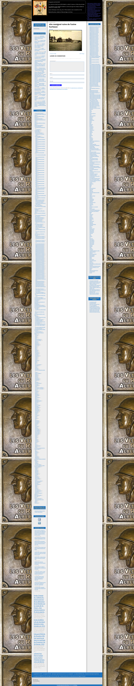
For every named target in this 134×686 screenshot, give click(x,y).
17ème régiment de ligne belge (95, 81)
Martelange (37, 395)
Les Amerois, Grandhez (39, 387)
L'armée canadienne (38, 208)
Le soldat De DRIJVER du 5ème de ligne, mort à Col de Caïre (47, 676)
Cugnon (36, 358)
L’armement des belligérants (94, 145)
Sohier (36, 435)
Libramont (37, 390)
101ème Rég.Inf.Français (39, 256)
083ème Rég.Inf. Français (39, 253)
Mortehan (36, 401)
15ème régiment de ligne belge (95, 79)
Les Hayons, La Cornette (39, 388)
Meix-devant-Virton (38, 495)
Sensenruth (37, 502)
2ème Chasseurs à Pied (94, 100)
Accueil (91, 272)
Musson (36, 404)
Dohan (36, 361)
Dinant (36, 475)
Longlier (36, 392)
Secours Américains (38, 498)
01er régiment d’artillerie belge (95, 56)
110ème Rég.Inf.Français (39, 262)
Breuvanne (37, 352)
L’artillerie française (93, 154)
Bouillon (36, 351)
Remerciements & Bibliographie (95, 263)
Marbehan (37, 394)
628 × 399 (51, 29)
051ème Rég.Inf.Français (39, 248)
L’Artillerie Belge (92, 147)
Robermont (37, 457)
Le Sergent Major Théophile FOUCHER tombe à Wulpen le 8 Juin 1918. (40, 588)
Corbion (36, 356)
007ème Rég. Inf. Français (39, 237)
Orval (36, 417)
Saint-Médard (37, 430)
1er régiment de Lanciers (94, 101)
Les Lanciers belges (38, 205)
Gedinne (91, 190)
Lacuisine (36, 384)
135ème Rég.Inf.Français (39, 217)
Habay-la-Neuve (38, 373)
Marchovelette (37, 482)
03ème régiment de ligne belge (95, 66)
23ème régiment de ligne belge (95, 97)
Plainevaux (37, 420)
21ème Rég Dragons (38, 225)
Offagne (36, 412)
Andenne (36, 467)
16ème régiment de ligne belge (95, 80)
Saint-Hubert (37, 429)
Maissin (36, 393)
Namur (36, 487)
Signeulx (36, 434)
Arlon (36, 338)
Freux (36, 366)
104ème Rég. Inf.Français (39, 260)
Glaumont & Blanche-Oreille (40, 370)
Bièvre (36, 347)
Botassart (36, 350)
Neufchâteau (37, 407)
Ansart (36, 337)
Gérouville (37, 368)
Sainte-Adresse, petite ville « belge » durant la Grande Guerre (40, 72)
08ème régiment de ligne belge (95, 71)
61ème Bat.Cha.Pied (38, 219)
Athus (91, 114)
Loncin (36, 455)
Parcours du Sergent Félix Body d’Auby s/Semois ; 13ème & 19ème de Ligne (40, 69)
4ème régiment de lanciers (94, 104)
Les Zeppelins (37, 129)
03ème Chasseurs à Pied (39, 199)
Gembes (36, 367)
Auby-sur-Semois (38, 340)
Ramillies (36, 463)
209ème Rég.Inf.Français (39, 281)
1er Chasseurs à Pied (39, 202)
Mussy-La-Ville (37, 405)
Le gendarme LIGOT (93, 302)
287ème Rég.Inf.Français (39, 285)
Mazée (36, 485)
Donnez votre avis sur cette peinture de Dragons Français (72, 676)
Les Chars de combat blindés (40, 309)
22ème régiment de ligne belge (95, 95)
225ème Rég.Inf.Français (39, 282)
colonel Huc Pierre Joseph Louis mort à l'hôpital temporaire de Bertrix (39, 658)
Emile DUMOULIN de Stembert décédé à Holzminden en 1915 (39, 623)
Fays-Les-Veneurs (38, 364)
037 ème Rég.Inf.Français (39, 243)
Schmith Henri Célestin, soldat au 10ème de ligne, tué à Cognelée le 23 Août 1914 (40, 572)
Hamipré (36, 375)
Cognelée (36, 474)
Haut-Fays (36, 377)
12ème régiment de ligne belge (95, 76)
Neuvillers (37, 408)
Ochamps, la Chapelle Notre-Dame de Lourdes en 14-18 (40, 57)
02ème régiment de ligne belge (95, 65)
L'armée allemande (38, 126)
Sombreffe (37, 491)
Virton (36, 442)
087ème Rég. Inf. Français (39, 254)
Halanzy (36, 374)
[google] (39, 523)
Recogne (36, 423)
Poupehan (37, 422)
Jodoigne (36, 461)
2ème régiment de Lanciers (94, 102)
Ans (35, 450)
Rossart (36, 427)
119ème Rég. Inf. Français (39, 269)
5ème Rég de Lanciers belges (40, 206)
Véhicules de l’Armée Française (95, 266)
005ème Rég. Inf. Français (39, 236)
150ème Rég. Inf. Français (39, 275)
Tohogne (36, 440)
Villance (91, 268)
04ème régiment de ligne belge (95, 67)
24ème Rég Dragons (38, 226)
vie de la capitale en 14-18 (94, 267)
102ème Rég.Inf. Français (39, 258)
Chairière (36, 354)
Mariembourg (37, 484)
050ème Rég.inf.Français (39, 247)
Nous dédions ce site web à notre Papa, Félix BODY (40, 98)
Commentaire (53, 61)
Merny (36, 398)
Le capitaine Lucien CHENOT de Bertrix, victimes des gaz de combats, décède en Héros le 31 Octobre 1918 (66, 7)
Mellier (36, 396)
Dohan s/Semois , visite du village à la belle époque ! (40, 49)
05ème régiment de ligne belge (95, 68)
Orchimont (37, 415)
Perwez (36, 462)
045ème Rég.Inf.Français (39, 244)
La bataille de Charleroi (39, 319)
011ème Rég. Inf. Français (39, 238)
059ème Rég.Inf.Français (39, 249)
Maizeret (91, 252)
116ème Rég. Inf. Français (39, 265)
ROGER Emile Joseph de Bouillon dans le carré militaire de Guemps (40, 563)
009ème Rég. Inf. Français (94, 30)
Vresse (36, 444)
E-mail (51, 77)
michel (36, 67)
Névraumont (37, 409)
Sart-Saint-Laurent (38, 490)
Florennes (36, 476)
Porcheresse (37, 421)
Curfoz (36, 359)
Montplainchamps (38, 400)
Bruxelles (36, 316)
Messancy (91, 222)
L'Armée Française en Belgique (40, 213)
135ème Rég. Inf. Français (39, 273)
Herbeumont (37, 378)
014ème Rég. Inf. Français (39, 240)
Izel (35, 381)
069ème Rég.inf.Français (39, 251)
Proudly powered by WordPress (63, 685)
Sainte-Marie (37, 433)
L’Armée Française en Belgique (95, 153)
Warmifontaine (37, 445)
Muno (36, 403)
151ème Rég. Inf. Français (39, 276)
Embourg (36, 452)
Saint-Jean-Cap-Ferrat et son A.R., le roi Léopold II (62, 674)
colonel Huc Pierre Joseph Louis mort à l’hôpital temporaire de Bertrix (40, 548)
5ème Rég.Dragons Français (40, 229)
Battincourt (37, 343)
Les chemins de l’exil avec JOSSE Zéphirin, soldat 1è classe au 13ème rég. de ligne (67, 4)
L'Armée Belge (37, 130)
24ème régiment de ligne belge (95, 98)
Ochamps (36, 411)
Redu (36, 424)
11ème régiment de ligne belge (95, 75)
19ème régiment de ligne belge (95, 94)
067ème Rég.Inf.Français (39, 250)
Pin (35, 419)
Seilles (36, 501)
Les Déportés (37, 304)
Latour (36, 386)
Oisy (90, 234)
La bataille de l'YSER (38, 320)
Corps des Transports (39, 132)
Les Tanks (36, 308)
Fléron (36, 453)
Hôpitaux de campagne (39, 125)
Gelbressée (37, 477)
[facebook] (39, 519)
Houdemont (37, 379)
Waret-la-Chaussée (38, 493)
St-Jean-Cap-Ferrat (38, 331)
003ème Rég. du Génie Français (95, 26)
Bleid (36, 348)
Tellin (36, 438)
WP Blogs (75, 685)
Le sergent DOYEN (93, 303)
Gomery (91, 193)
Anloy (36, 336)
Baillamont (91, 116)
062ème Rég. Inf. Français (94, 35)
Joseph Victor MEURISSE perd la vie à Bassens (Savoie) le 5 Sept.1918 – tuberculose (40, 583)
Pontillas (36, 488)
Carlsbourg (37, 353)
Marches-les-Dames (38, 480)
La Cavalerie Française (39, 224)
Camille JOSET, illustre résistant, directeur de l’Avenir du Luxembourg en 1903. (94, 16)
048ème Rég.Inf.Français (39, 246)
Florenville (37, 365)
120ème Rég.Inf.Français (39, 270)
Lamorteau (37, 385)
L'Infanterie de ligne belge (39, 152)
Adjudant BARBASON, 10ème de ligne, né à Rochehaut (40, 41)
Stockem (36, 437)
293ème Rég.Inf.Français (39, 218)
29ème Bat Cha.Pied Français (40, 286)
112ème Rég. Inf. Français (39, 263)
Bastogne (36, 342)
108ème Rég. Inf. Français (39, 261)
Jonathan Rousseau (38, 63)
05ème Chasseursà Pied (94, 83)
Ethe (36, 363)
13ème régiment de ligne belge (95, 77)
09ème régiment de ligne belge (95, 72)
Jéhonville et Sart (38, 383)
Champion (37, 473)
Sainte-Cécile (37, 432)
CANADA (36, 209)
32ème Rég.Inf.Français (39, 288)
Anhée (36, 468)
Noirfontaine (37, 410)
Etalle (36, 362)
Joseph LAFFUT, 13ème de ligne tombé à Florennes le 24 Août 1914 (40, 558)
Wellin (36, 446)
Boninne (36, 472)
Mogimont (37, 399)
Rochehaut (37, 426)
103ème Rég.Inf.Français (39, 259)
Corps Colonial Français (39, 292)
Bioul (90, 136)
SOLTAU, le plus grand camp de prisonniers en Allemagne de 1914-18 (40, 102)
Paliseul (36, 418)
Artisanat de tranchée (38, 118)
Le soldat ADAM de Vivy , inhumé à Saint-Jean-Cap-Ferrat (86, 674)
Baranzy (36, 341)
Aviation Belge (37, 131)
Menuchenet (37, 397)
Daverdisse (37, 360)
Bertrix (36, 345)
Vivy (35, 443)
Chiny (36, 121)
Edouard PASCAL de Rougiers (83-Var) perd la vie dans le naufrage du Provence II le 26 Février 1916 (93, 11)
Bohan (36, 349)
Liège (36, 454)
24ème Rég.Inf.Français (39, 283)
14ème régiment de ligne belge (95, 78)
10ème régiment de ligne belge (95, 74)
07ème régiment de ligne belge (95, 70)
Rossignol (36, 428)
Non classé (36, 496)
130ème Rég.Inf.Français (39, 272)
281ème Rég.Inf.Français (39, 284)
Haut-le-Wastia (37, 478)
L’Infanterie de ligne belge (94, 148)
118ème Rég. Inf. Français (39, 267)
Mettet (36, 486)
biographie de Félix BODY (54, 2)
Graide (36, 372)
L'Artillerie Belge (38, 136)
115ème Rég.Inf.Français (39, 264)
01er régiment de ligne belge (40, 154)
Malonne (36, 494)
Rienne (36, 497)
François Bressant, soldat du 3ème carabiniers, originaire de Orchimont (40, 568)
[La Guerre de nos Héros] (40, 8)
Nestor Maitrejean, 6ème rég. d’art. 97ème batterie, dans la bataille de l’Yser (65, 9)
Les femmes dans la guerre (39, 305)
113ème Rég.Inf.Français (39, 113)
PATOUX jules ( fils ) (38, 74)
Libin (36, 389)
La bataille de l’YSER (93, 175)
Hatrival (36, 376)
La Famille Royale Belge (39, 297)
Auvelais (36, 469)
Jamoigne (36, 382)
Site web (51, 81)
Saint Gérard (37, 489)
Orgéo (36, 416)
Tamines (91, 261)
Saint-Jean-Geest (38, 464)
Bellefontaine (37, 344)
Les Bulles (36, 300)
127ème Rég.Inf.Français (39, 271)
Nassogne (36, 406)
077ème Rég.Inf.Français (39, 252)
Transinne (37, 441)
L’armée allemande (93, 144)
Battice (36, 451)
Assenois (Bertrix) (38, 339)
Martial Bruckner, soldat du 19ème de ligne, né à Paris (61, 12)
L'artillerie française (38, 220)
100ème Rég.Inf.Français (39, 255)
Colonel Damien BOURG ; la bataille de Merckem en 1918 (40, 88)
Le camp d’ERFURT (42, 94)
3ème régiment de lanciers (94, 103)
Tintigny (36, 439)
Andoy (91, 133)
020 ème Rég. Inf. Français (40, 241)
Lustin (36, 479)
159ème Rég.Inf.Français (39, 277)
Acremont (36, 334)
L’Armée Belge (92, 146)
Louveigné (37, 456)
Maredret (36, 483)
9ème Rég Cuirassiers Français (95, 108)
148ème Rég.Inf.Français (39, 274)
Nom (51, 73)
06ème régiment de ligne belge (95, 69)
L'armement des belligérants (40, 127)
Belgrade (36, 471)
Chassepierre (37, 355)
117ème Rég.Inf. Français (39, 266)
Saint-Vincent (37, 431)
